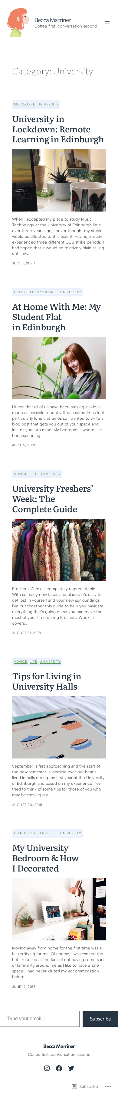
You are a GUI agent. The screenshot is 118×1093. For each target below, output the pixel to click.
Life (30, 292)
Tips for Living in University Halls (46, 681)
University (48, 104)
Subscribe (100, 1018)
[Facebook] (59, 1068)
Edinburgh (24, 833)
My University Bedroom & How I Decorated (45, 857)
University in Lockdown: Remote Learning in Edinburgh (58, 129)
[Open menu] (107, 22)
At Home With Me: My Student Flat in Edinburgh (56, 316)
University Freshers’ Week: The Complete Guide (52, 498)
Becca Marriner (52, 19)
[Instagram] (47, 1068)
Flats (19, 292)
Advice (21, 474)
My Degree (24, 104)
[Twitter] (71, 1068)
